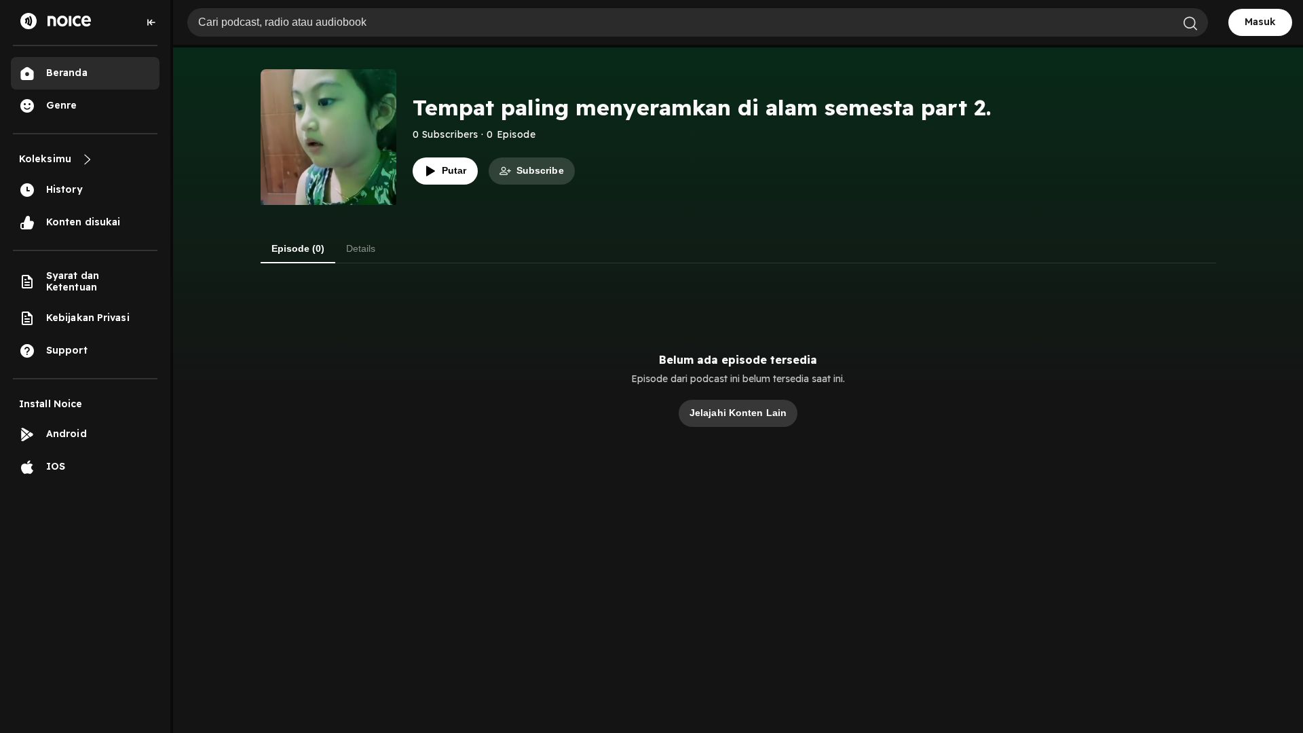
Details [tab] (360, 248)
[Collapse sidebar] (151, 22)
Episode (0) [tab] (297, 248)
